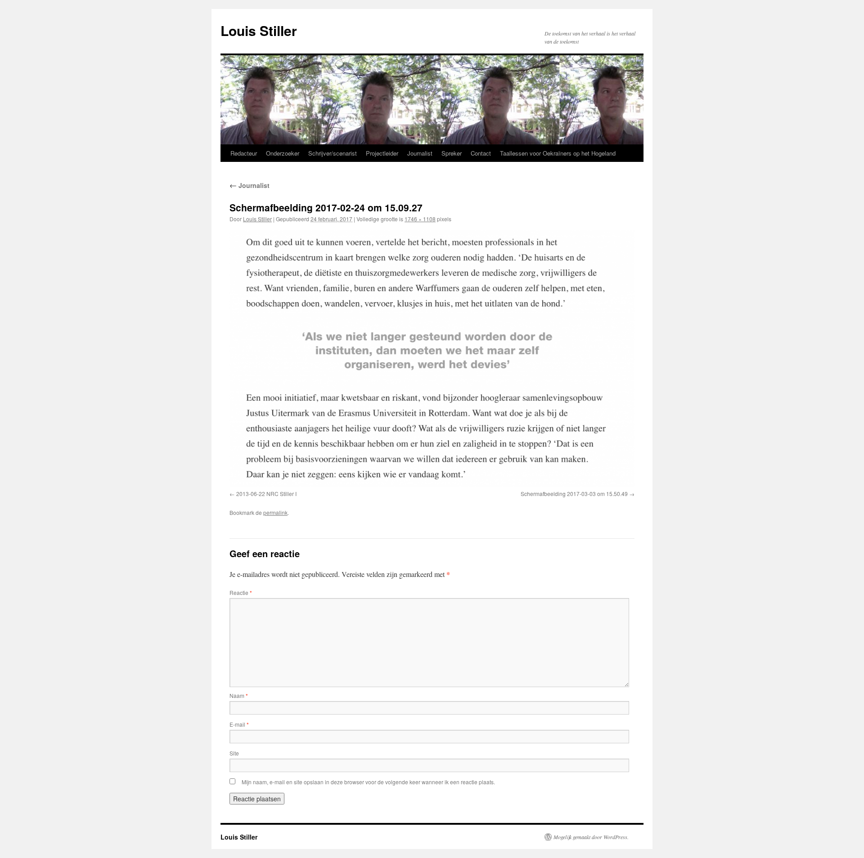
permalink (275, 512)
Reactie (241, 592)
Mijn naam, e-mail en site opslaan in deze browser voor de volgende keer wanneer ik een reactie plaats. (368, 782)
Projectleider (382, 153)
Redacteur (243, 153)
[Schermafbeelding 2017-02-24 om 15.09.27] (432, 358)
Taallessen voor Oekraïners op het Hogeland (558, 153)
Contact (481, 153)
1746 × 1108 (420, 219)
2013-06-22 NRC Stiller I (266, 493)
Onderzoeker (282, 153)
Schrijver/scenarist (332, 153)
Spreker (451, 153)
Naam (239, 695)
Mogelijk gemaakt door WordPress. (591, 836)
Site (234, 753)
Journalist (419, 153)
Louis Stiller (258, 30)
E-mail (239, 724)
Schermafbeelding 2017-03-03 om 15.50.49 (574, 493)
